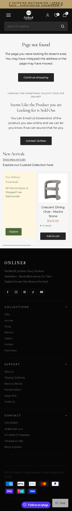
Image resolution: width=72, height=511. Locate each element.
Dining (7, 326)
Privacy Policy (49, 472)
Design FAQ (10, 396)
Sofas (7, 314)
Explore (13, 231)
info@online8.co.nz (13, 429)
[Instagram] (16, 292)
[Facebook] (7, 292)
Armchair (8, 320)
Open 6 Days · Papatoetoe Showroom (36, 4)
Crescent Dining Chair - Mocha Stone (52, 212)
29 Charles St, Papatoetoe (17, 435)
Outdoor (8, 338)
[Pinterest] (24, 292)
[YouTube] (41, 292)
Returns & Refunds (13, 384)
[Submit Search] (62, 26)
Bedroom (8, 332)
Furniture (8, 344)
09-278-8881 (11, 423)
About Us (8, 372)
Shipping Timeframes (14, 377)
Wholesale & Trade (13, 441)
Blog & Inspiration (13, 447)
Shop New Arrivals (14, 159)
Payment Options (12, 389)
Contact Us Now (36, 140)
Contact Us (9, 401)
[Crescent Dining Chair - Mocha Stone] (53, 188)
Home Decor (10, 350)
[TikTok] (33, 292)
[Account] (48, 15)
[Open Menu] (8, 15)
